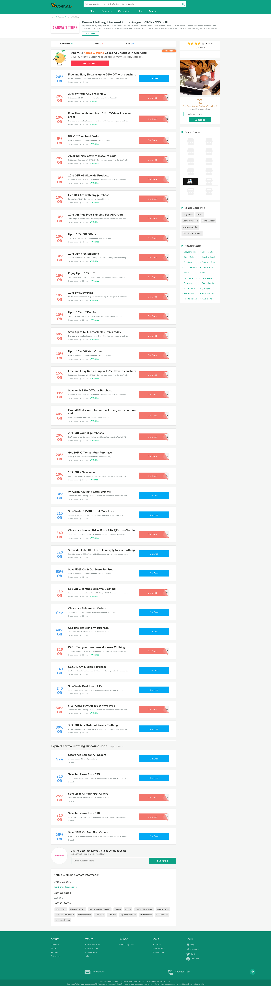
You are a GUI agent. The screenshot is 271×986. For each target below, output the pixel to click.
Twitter (193, 954)
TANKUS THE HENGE (65, 914)
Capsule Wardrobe (128, 914)
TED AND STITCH (77, 909)
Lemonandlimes (84, 914)
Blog (140, 11)
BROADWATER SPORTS (99, 909)
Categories (123, 11)
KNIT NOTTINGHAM (144, 909)
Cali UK (128, 909)
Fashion (200, 214)
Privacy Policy (158, 948)
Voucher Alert (91, 952)
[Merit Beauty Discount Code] (200, 77)
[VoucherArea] (63, 7)
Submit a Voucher (92, 944)
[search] (183, 4)
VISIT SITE (90, 33)
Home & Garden (208, 221)
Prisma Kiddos (146, 914)
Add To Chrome (90, 63)
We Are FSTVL (163, 909)
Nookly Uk (100, 914)
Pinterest (194, 958)
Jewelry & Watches (190, 227)
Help (87, 956)
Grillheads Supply (63, 920)
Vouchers (107, 11)
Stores (93, 11)
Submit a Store (91, 948)
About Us (156, 944)
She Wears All (162, 914)
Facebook (194, 949)
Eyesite (118, 909)
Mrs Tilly (112, 914)
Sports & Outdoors (190, 221)
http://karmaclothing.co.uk (65, 887)
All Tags (54, 952)
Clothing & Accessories (192, 233)
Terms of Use (158, 952)
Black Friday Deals (127, 944)
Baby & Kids (188, 214)
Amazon (153, 11)
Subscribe (162, 860)
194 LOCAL (60, 909)
